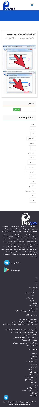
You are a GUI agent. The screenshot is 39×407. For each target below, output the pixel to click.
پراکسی (32, 158)
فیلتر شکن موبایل (29, 191)
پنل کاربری (34, 308)
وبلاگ (36, 285)
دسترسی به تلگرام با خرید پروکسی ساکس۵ (25, 322)
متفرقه (32, 200)
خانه (36, 22)
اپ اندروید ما (15, 270)
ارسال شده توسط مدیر (25, 38)
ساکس (32, 177)
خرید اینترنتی (30, 167)
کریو (33, 196)
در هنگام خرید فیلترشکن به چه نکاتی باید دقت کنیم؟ (21, 330)
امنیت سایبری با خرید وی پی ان (28, 319)
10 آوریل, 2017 (10, 38)
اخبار (33, 148)
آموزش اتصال (33, 287)
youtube (32, 143)
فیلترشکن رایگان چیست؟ (30, 340)
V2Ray (32, 129)
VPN (33, 134)
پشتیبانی (35, 303)
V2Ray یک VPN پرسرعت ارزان (28, 335)
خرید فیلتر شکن (30, 172)
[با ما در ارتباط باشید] (5, 397)
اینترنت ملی (31, 153)
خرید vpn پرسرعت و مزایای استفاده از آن (25, 337)
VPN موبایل (31, 139)
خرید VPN (31, 162)
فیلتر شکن (31, 186)
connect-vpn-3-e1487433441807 (21, 34)
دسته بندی (34, 290)
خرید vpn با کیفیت (32, 345)
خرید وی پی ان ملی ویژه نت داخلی (27, 311)
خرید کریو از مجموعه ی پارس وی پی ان (25, 343)
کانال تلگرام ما (15, 263)
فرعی (33, 181)
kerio (33, 124)
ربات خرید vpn (33, 306)
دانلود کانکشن (29, 292)
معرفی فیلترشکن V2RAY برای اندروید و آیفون (24, 332)
